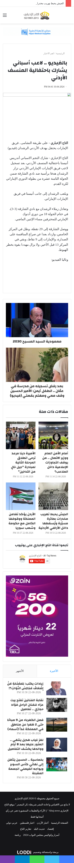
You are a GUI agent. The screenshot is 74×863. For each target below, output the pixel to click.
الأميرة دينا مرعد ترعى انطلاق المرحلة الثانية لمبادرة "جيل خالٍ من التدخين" (23, 462)
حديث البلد (39, 828)
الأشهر (20, 670)
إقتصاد (50, 828)
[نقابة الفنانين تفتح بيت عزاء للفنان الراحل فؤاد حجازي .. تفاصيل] (56, 705)
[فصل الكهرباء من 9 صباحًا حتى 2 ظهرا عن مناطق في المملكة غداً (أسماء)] (56, 725)
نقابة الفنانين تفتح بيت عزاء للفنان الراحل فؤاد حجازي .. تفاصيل (26, 704)
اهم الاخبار (48, 53)
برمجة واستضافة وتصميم (46, 852)
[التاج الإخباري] (37, 15)
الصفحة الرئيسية (59, 822)
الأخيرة (54, 670)
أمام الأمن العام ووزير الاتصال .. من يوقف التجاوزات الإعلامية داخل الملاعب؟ (55, 462)
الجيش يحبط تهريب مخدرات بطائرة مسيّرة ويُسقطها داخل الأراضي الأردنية (53, 521)
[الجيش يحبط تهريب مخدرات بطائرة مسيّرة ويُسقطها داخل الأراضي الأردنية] (53, 496)
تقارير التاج (25, 828)
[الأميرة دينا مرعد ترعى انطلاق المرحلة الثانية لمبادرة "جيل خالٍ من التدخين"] (20, 435)
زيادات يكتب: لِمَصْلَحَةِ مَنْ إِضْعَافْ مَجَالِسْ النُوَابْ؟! (25, 686)
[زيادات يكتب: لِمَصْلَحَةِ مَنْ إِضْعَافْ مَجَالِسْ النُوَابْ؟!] (56, 688)
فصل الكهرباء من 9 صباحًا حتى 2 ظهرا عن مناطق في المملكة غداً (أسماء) (25, 724)
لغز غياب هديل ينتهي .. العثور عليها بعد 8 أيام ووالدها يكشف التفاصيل (25, 744)
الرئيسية (60, 53)
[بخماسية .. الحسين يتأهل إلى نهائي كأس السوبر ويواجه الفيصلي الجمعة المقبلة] (56, 764)
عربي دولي (11, 822)
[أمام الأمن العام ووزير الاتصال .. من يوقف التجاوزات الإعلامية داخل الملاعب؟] (53, 435)
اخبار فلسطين (27, 822)
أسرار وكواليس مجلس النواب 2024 (41, 835)
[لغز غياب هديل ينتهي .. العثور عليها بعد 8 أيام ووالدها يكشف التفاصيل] (56, 745)
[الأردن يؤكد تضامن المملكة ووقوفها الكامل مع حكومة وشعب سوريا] (20, 496)
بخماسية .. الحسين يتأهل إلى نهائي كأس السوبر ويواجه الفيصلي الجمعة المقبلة (25, 766)
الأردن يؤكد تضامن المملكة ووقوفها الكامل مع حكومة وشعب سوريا (22, 521)
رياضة (18, 835)
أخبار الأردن (43, 822)
